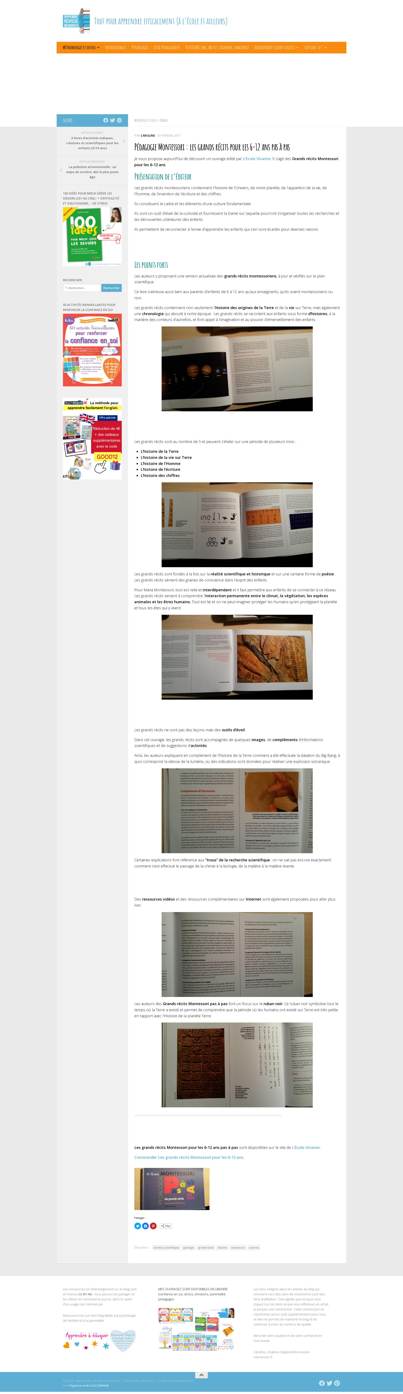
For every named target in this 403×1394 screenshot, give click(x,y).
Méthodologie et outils (79, 47)
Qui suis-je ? (314, 47)
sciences (254, 1247)
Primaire (163, 120)
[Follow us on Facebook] (105, 120)
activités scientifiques (166, 1247)
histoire (222, 1247)
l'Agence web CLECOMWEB (89, 1385)
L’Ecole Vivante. (257, 158)
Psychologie (140, 47)
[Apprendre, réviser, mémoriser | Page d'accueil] (76, 21)
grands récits (206, 1247)
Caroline (148, 135)
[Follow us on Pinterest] (119, 120)
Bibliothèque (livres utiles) (275, 47)
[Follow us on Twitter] (112, 120)
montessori (238, 1247)
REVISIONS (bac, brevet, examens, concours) (217, 47)
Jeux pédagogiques (167, 47)
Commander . (189, 1157)
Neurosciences (116, 47)
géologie (188, 1247)
